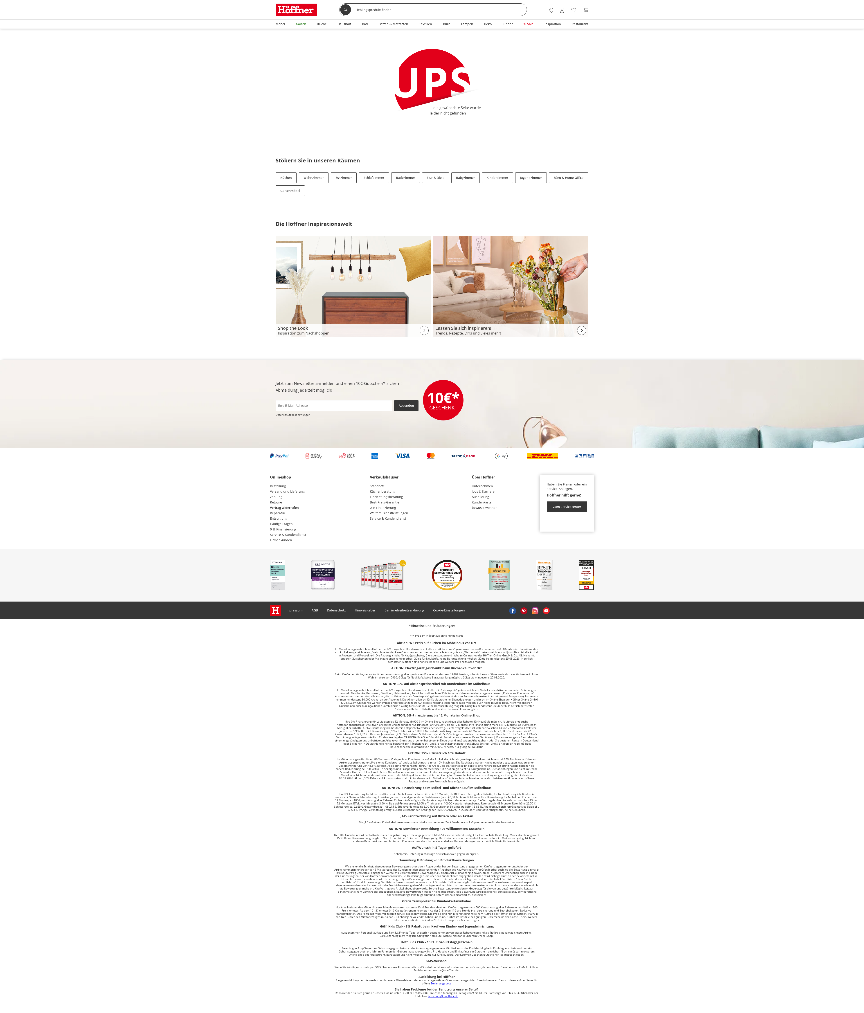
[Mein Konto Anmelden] (562, 10)
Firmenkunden (281, 540)
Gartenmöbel (290, 191)
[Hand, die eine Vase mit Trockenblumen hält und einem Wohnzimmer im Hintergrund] (510, 286)
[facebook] (512, 610)
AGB (315, 610)
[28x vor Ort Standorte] (551, 10)
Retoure (276, 502)
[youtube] (546, 610)
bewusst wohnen (484, 507)
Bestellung (278, 486)
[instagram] (535, 610)
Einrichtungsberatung (386, 497)
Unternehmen (482, 486)
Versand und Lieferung (287, 491)
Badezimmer (405, 177)
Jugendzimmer (531, 177)
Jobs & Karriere (483, 491)
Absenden (406, 405)
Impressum (294, 610)
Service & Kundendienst (288, 534)
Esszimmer (343, 177)
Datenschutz (336, 610)
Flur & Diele (435, 177)
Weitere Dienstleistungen (389, 513)
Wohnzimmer (314, 177)
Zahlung (276, 497)
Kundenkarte (481, 502)
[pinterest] (523, 610)
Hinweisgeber (365, 610)
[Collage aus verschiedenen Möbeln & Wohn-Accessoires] (353, 286)
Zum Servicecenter (567, 507)
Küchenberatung (382, 491)
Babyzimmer (465, 177)
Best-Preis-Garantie (384, 502)
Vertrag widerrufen (284, 507)
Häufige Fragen (281, 524)
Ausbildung (480, 497)
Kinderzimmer (497, 177)
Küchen (286, 177)
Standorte (377, 486)
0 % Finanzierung (283, 529)
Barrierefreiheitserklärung (404, 610)
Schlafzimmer (374, 177)
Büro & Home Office (568, 177)
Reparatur (277, 513)
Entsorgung (278, 518)
